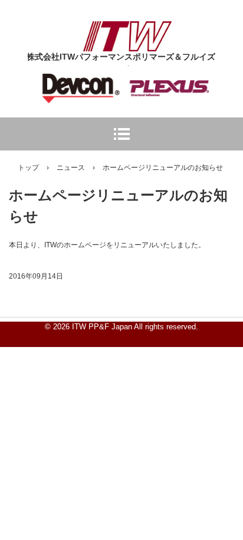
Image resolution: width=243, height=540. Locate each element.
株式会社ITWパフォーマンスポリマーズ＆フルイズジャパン (127, 31)
